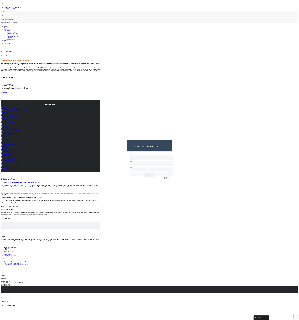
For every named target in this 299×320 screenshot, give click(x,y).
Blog (5, 42)
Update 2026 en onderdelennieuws (12, 263)
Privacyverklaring (8, 254)
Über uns (6, 28)
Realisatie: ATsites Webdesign (12, 287)
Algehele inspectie (11, 32)
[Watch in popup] (8, 108)
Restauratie (9, 35)
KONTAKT (7, 43)
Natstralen (9, 37)
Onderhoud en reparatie (12, 33)
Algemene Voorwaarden (10, 255)
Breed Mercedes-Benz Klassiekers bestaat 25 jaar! (16, 264)
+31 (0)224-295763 (10, 8)
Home (5, 26)
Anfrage (149, 175)
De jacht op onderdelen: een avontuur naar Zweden (16, 261)
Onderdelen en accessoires (13, 36)
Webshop (6, 40)
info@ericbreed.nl (8, 19)
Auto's (5, 29)
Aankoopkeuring (11, 39)
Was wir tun (7, 30)
